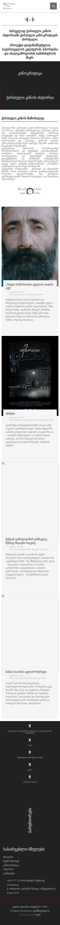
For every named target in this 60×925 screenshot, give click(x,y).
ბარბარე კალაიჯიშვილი (25, 420)
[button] (4, 20)
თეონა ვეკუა (19, 294)
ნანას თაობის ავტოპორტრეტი (26, 671)
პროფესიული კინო (34, 294)
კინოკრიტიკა (30, 73)
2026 (11, 294)
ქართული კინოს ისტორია (30, 97)
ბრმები (10, 413)
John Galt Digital (27, 915)
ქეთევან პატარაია (40, 549)
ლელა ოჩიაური (21, 678)
